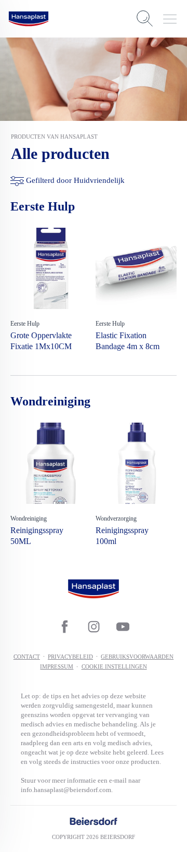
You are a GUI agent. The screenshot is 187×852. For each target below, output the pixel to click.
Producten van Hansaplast (54, 136)
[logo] (28, 19)
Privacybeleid (70, 656)
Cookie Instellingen (114, 666)
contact (27, 656)
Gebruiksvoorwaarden (137, 656)
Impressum (56, 666)
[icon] (64, 626)
